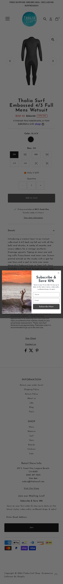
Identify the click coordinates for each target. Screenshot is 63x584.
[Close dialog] (58, 273)
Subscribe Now (46, 307)
